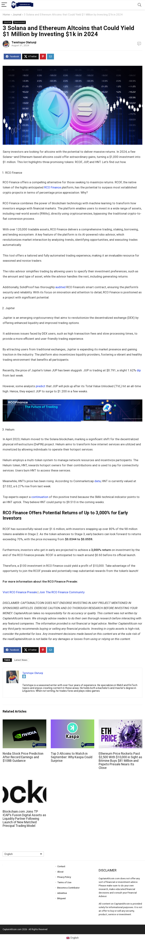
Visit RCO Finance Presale (20, 592)
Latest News (20, 660)
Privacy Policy (64, 877)
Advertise (62, 893)
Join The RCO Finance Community (62, 592)
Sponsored (19, 22)
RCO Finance (52, 187)
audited (60, 287)
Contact (61, 866)
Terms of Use (64, 882)
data (97, 481)
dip (139, 370)
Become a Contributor (68, 887)
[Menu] (4, 5)
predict (40, 386)
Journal (17, 14)
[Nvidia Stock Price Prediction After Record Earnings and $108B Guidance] (24, 722)
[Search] (139, 5)
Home (6, 14)
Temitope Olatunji (23, 42)
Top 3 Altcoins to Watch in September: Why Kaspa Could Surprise (71, 757)
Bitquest (61, 898)
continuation (39, 497)
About (60, 871)
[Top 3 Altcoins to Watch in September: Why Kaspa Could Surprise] (72, 722)
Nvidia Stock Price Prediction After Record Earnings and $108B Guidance (23, 757)
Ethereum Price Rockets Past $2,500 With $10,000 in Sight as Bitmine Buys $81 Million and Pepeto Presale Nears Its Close (120, 761)
